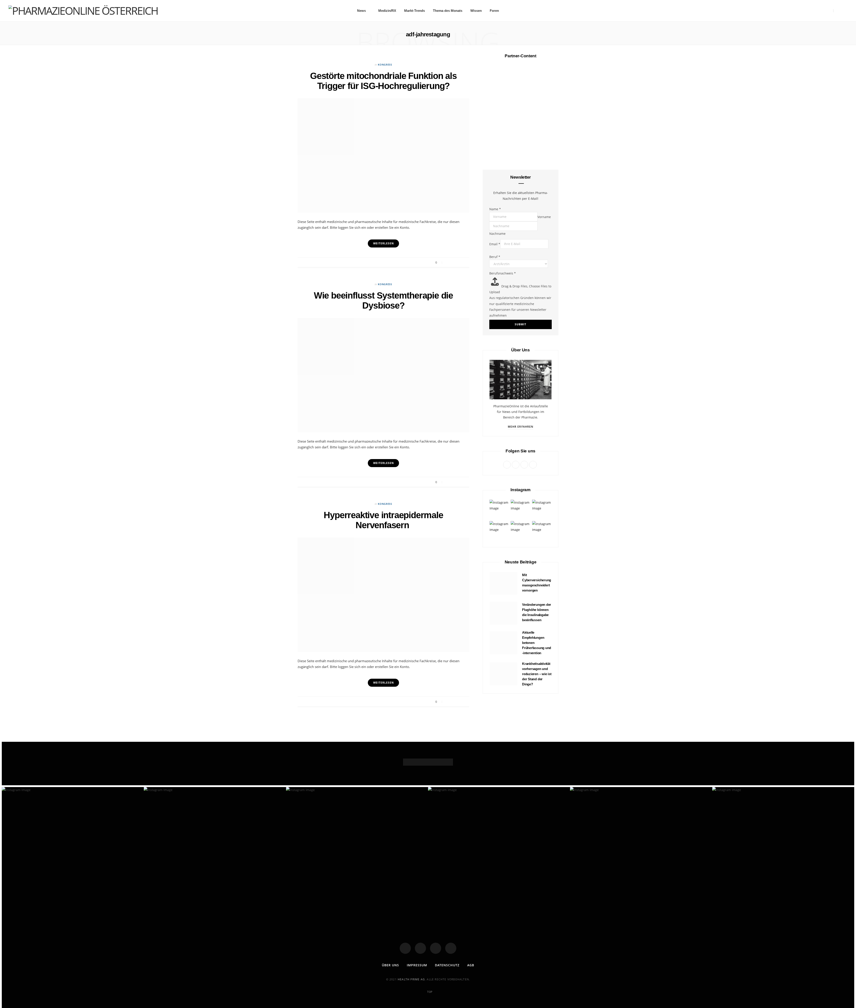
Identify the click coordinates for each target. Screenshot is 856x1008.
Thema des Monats (447, 10)
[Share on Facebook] (448, 262)
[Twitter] (420, 948)
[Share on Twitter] (453, 262)
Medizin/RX (387, 10)
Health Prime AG (411, 979)
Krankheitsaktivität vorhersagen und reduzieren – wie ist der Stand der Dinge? (536, 674)
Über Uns (390, 965)
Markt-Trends (414, 10)
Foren (494, 10)
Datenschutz (447, 965)
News (361, 10)
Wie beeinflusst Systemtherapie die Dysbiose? (383, 301)
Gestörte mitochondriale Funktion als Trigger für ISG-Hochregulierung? (383, 81)
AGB (470, 965)
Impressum (417, 965)
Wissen (476, 10)
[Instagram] (435, 948)
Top (429, 992)
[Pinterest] (459, 262)
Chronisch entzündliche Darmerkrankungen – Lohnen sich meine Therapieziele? (521, 142)
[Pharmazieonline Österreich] (83, 10)
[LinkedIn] (450, 948)
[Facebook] (405, 948)
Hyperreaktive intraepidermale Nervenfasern (383, 520)
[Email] (464, 262)
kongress (385, 64)
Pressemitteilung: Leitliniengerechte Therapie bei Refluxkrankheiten (521, 410)
